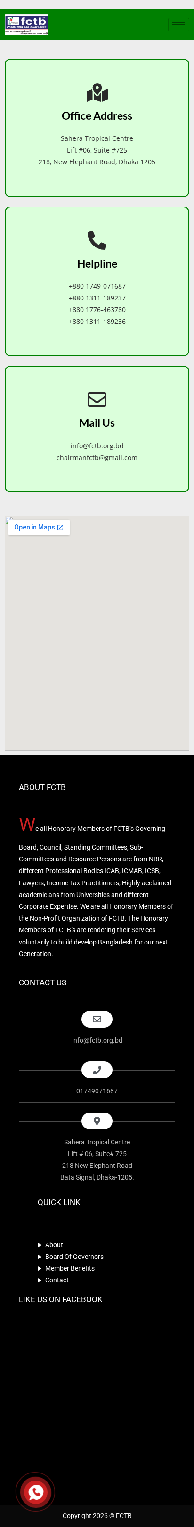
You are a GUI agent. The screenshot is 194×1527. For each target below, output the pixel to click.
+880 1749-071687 (97, 286)
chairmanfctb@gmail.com (97, 457)
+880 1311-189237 (97, 297)
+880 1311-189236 (97, 321)
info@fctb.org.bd (97, 445)
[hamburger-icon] (178, 24)
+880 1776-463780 (97, 309)
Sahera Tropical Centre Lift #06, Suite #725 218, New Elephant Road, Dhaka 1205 (97, 150)
